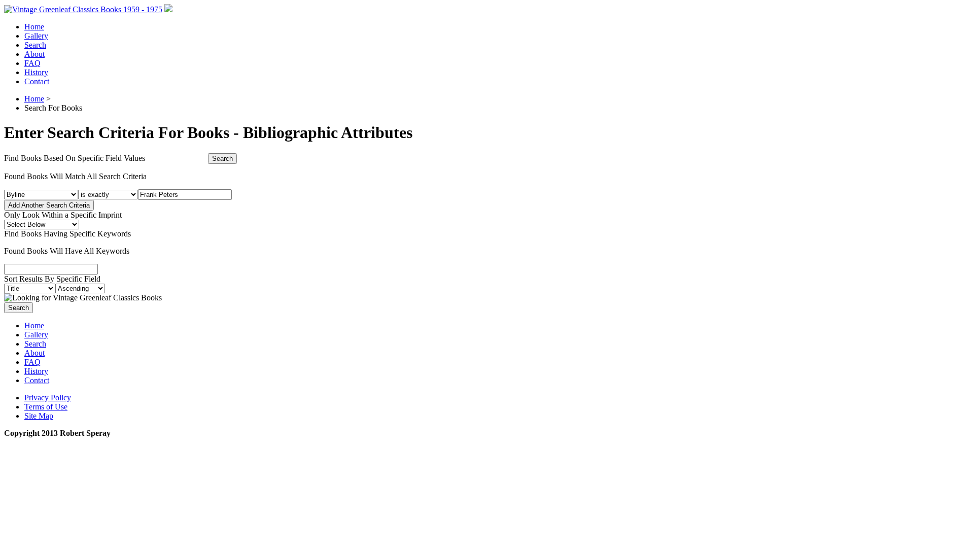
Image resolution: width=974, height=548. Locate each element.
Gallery (36, 35)
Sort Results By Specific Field (52, 279)
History (36, 72)
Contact (36, 81)
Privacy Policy (47, 397)
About (34, 54)
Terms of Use (45, 406)
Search (35, 45)
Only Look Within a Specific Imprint (63, 215)
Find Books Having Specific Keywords (67, 233)
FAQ (32, 63)
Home (34, 26)
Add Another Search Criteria (49, 205)
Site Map (38, 416)
